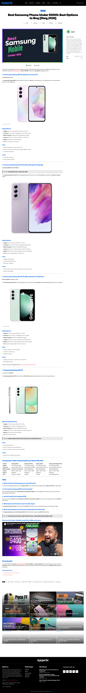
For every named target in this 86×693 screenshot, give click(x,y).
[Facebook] (64, 671)
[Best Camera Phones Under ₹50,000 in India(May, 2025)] (15, 613)
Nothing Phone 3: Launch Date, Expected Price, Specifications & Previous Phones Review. (14, 627)
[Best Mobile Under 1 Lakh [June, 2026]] (70, 600)
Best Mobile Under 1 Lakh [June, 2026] (66, 601)
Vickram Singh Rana (6, 603)
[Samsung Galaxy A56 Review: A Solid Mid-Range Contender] (15, 639)
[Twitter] (77, 671)
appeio (29, 65)
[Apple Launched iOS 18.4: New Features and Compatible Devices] (70, 613)
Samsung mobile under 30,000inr (28, 364)
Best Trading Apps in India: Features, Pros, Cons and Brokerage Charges (49, 676)
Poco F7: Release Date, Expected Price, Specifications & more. (12, 601)
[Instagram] (67, 671)
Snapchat (41, 672)
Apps (40, 678)
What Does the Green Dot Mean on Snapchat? (48, 670)
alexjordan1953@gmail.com (13, 680)
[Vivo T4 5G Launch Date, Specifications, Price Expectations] (43, 639)
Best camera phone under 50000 (11, 572)
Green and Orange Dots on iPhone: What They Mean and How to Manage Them (70, 627)
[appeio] (27, 65)
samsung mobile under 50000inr (26, 581)
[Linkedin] (70, 671)
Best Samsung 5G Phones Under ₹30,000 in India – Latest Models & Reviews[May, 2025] (42, 614)
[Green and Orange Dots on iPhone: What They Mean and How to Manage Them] (70, 626)
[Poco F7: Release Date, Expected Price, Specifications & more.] (15, 600)
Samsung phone (21, 564)
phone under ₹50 (10, 581)
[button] (60, 3)
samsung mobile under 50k (37, 581)
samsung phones (58, 581)
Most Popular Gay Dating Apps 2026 (49, 680)
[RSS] (73, 671)
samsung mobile (17, 581)
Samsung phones (16, 70)
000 (6, 581)
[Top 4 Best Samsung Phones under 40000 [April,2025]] (43, 627)
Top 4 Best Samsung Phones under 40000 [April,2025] (42, 627)
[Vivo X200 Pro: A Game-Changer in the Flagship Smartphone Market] (70, 639)
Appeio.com (52, 691)
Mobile (43, 10)
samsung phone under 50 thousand (48, 581)
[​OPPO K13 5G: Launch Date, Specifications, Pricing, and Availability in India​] (43, 600)
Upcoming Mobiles (8, 574)
